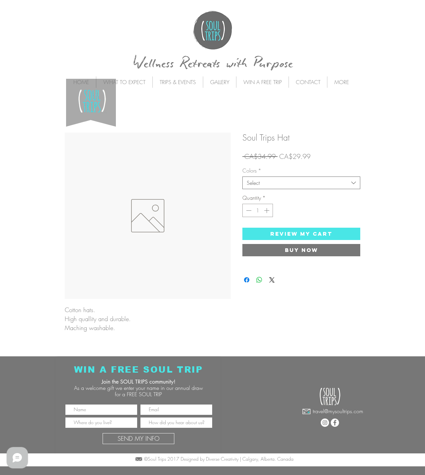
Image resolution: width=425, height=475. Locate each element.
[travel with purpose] (325, 422)
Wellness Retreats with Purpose (213, 63)
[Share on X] (272, 280)
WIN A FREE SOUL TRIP (138, 369)
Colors (251, 170)
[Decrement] (248, 210)
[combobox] (301, 183)
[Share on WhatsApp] (259, 280)
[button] (178, 82)
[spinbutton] (258, 210)
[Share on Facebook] (247, 280)
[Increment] (267, 210)
